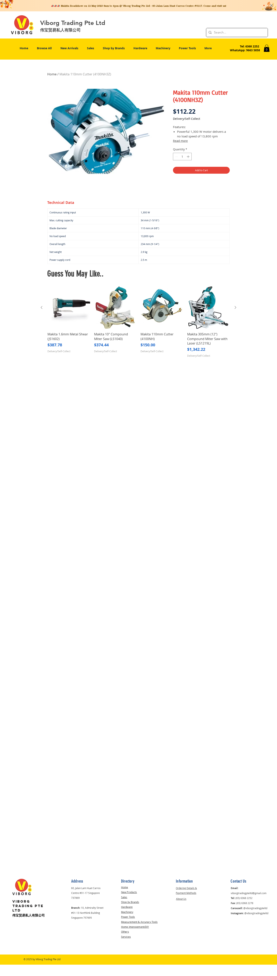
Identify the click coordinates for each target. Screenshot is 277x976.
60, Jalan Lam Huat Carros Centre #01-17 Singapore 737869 (86, 892)
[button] (267, 48)
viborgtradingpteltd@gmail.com (248, 893)
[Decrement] (176, 156)
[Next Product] (235, 307)
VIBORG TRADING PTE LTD (28, 906)
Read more (180, 141)
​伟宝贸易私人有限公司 (28, 915)
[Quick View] (68, 307)
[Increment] (188, 156)
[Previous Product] (41, 307)
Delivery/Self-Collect (186, 119)
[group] (138, 322)
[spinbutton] (182, 156)
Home (52, 74)
